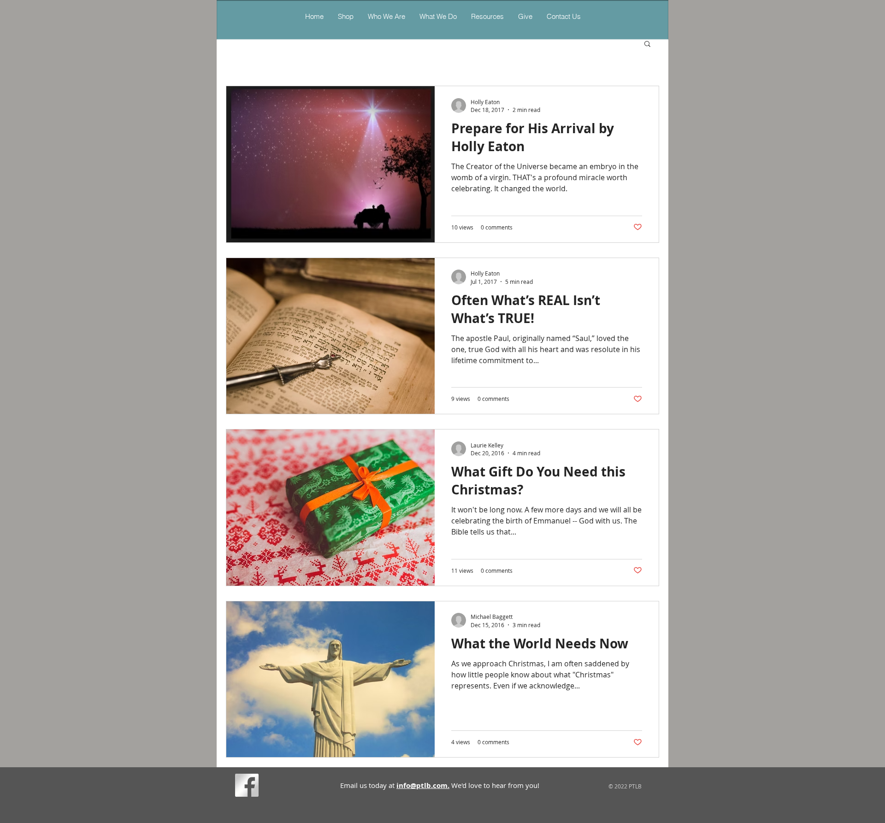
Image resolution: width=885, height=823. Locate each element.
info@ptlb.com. (422, 785)
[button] (438, 16)
